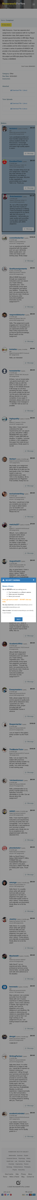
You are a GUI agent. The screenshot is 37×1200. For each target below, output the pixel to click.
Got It (18, 619)
